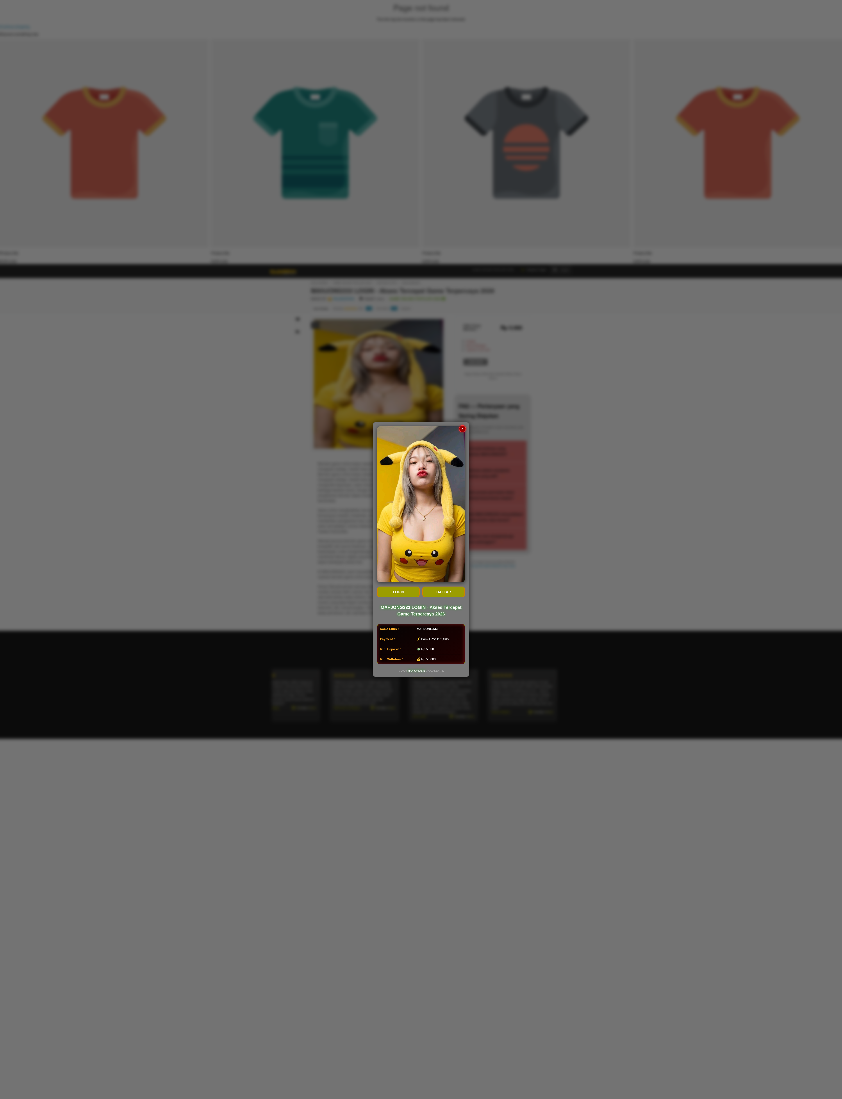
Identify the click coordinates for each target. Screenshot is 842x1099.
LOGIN (398, 592)
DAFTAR (443, 592)
